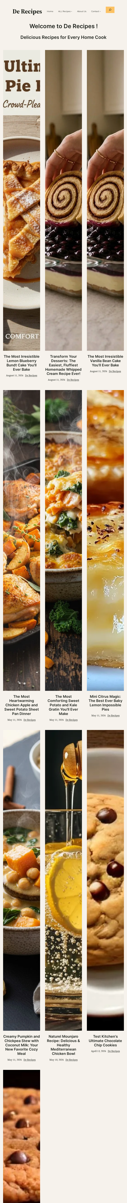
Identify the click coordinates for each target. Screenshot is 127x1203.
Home (50, 11)
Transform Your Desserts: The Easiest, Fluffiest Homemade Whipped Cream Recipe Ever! (63, 365)
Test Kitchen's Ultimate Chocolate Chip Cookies (105, 1040)
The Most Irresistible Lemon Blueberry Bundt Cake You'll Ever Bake (21, 362)
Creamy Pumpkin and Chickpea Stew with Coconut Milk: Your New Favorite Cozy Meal (21, 1045)
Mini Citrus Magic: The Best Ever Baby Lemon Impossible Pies (105, 703)
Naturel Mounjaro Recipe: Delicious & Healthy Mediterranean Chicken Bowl (63, 1045)
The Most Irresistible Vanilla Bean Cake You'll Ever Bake (105, 360)
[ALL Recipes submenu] (71, 11)
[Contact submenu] (100, 11)
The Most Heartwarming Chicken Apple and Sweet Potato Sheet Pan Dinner (21, 705)
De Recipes (27, 11)
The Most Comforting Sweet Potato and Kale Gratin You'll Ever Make (63, 705)
